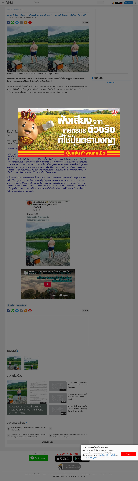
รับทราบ (129, 454)
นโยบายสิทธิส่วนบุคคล (89, 458)
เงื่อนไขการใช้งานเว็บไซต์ (107, 455)
